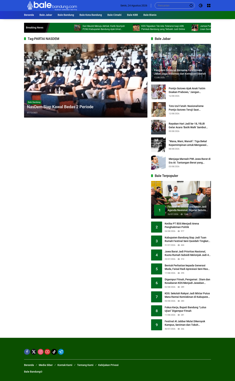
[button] (191, 5)
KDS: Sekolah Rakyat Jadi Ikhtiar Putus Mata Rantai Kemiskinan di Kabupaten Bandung (187, 295)
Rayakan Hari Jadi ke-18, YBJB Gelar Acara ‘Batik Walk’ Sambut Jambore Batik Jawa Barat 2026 (187, 125)
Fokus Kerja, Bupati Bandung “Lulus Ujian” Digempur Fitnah (185, 309)
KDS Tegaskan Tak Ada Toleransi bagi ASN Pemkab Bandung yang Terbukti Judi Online (152, 27)
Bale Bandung (34, 102)
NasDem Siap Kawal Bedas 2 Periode (60, 107)
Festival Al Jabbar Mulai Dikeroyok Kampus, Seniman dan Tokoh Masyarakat (185, 323)
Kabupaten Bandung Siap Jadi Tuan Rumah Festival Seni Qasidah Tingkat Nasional (186, 239)
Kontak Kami (64, 365)
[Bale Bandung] (51, 5)
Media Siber (46, 365)
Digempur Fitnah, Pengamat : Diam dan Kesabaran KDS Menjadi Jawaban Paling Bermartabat (187, 281)
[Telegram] (61, 352)
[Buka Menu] (209, 5)
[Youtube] (47, 352)
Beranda (29, 365)
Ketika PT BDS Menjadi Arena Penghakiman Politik (182, 225)
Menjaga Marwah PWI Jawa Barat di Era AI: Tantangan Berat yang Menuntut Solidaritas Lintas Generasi (190, 160)
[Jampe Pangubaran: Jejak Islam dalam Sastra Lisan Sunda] (184, 27)
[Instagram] (41, 352)
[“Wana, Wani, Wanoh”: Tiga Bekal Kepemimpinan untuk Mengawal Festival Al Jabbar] (158, 144)
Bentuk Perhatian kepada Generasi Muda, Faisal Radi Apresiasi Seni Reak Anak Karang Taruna (187, 267)
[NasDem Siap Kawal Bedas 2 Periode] (85, 81)
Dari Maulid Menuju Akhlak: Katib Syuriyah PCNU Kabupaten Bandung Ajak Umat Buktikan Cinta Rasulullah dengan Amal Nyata (95, 28)
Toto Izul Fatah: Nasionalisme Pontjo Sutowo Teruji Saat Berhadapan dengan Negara (186, 108)
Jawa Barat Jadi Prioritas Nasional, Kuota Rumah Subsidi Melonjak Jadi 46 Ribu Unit (187, 253)
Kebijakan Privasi (108, 365)
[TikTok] (54, 352)
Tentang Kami (85, 365)
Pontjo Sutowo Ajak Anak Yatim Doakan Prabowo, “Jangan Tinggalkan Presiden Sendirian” (187, 90)
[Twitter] (34, 352)
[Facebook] (27, 352)
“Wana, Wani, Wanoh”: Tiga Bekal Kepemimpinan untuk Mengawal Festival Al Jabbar (188, 143)
